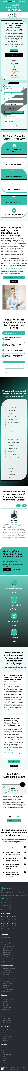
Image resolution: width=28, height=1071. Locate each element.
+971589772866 (15, 4)
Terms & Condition (7, 1054)
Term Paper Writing (11, 410)
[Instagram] (16, 10)
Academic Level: (8, 91)
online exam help (8, 752)
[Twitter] (13, 10)
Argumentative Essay (8, 999)
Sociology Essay (6, 1038)
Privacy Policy (6, 1052)
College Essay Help (11, 454)
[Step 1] (14, 367)
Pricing (4, 1051)
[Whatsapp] (19, 10)
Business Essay (6, 1005)
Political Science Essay (8, 1031)
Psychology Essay (7, 1029)
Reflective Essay (7, 1033)
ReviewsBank (14, 63)
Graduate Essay (6, 1015)
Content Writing (11, 428)
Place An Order (14, 761)
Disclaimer (5, 1062)
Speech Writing (11, 433)
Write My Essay (10, 477)
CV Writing (9, 413)
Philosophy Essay (7, 1022)
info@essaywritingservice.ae (15, 7)
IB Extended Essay (11, 459)
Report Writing (10, 468)
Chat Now (14, 281)
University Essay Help (12, 474)
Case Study (10, 425)
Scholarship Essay (7, 1036)
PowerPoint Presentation (13, 422)
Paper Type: (7, 86)
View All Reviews (14, 820)
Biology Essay (6, 1003)
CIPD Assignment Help (12, 439)
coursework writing (9, 754)
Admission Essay (11, 445)
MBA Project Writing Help (13, 442)
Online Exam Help (11, 462)
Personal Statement (12, 416)
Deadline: (6, 97)
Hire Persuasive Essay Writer (14, 277)
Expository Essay (7, 1011)
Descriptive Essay (7, 1007)
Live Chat (14, 50)
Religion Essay (6, 1035)
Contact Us (5, 1049)
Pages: (6, 102)
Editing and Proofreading (13, 457)
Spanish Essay (6, 1040)
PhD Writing (10, 465)
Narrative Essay (6, 1018)
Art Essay (5, 1001)
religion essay (4, 270)
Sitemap (5, 1060)
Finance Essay (6, 1013)
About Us (5, 1047)
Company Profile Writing (13, 430)
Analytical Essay (7, 998)
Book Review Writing (12, 448)
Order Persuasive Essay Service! (14, 54)
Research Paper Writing (12, 407)
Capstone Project (11, 451)
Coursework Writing (12, 436)
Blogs (4, 1056)
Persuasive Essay (7, 1020)
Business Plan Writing (12, 419)
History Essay (6, 1017)
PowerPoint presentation (10, 750)
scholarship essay (10, 268)
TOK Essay (9, 471)
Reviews (5, 1058)
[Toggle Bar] (26, 15)
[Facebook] (9, 10)
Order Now (14, 112)
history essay (19, 268)
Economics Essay (7, 1009)
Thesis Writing (10, 401)
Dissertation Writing (12, 404)
